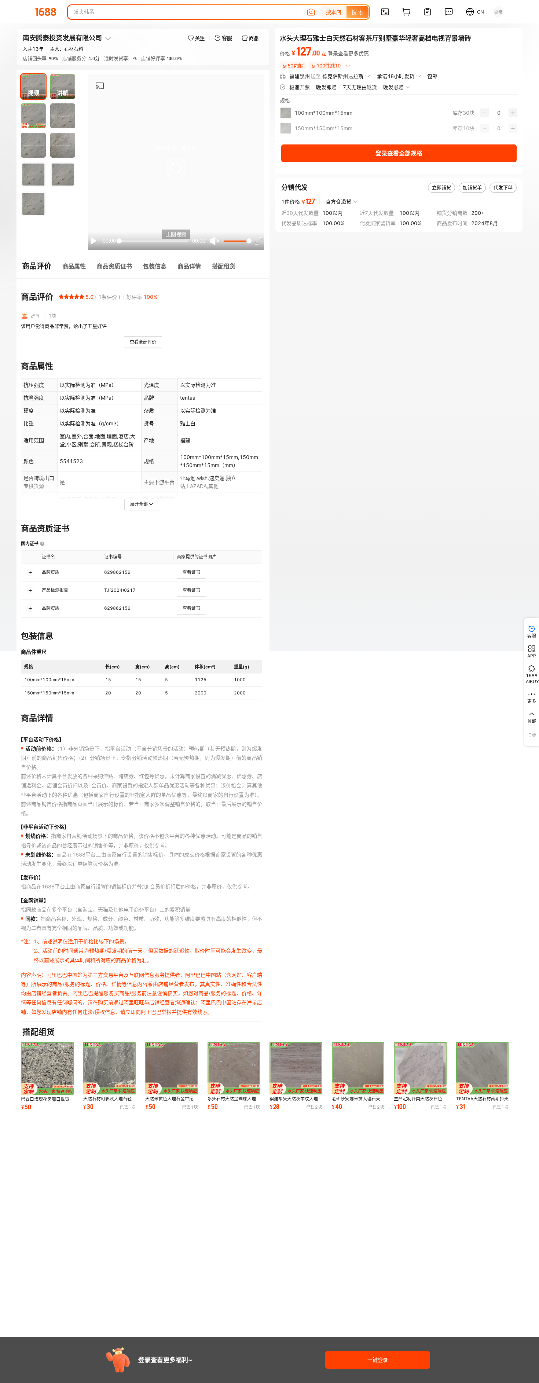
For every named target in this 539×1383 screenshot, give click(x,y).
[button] (176, 168)
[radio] (61, 296)
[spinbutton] (499, 113)
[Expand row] (30, 572)
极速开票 (299, 87)
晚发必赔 (393, 87)
